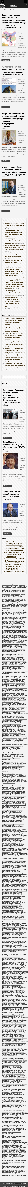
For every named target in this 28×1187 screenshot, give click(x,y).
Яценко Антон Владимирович (10, 1174)
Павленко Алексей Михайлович (14, 955)
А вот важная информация (10, 585)
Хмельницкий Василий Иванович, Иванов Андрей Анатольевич (14, 1112)
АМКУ (7, 541)
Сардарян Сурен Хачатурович (19, 1017)
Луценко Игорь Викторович (10, 883)
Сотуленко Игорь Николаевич (11, 1043)
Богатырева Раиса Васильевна (11, 635)
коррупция (12, 568)
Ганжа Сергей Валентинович (13, 682)
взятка (15, 564)
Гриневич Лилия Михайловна (18, 707)
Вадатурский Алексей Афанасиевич (12, 657)
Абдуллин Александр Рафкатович (13, 585)
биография (9, 564)
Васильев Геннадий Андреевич (12, 659)
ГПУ (19, 547)
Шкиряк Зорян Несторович (10, 1149)
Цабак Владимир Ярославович (11, 1121)
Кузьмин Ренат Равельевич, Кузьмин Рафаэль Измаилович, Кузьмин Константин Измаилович (13, 846)
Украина (19, 560)
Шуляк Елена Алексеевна (15, 1156)
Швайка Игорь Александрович (11, 1138)
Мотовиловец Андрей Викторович (13, 917)
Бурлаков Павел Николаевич (16, 649)
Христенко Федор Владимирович (12, 1118)
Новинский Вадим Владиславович (14, 936)
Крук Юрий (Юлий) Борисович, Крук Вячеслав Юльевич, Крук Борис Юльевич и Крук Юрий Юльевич (14, 838)
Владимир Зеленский (10, 546)
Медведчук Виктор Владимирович (11, 901)
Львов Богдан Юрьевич (9, 885)
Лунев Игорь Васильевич (19, 880)
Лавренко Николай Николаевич (13, 859)
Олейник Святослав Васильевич (11, 941)
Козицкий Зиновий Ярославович (11, 812)
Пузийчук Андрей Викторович (11, 994)
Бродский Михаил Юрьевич (10, 646)
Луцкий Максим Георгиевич (18, 884)
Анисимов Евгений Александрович (12, 598)
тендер (21, 571)
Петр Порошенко (13, 555)
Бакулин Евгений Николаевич (11, 613)
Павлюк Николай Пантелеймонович (11, 957)
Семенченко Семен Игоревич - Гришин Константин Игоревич (14, 1026)
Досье (17, 549)
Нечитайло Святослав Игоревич (14, 931)
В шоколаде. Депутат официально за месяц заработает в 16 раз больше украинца (15, 329)
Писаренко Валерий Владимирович (14, 975)
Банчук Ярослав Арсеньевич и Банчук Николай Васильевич (14, 616)
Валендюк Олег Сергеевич (9, 658)
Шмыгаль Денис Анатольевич (17, 1151)
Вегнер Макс (14, 661)
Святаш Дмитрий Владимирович (11, 1023)
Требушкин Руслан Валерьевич (17, 1075)
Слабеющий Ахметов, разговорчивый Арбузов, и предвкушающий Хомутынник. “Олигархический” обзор (13, 397)
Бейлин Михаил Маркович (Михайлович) (12, 624)
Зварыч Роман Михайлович (13, 762)
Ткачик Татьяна (14, 1069)
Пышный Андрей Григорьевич (18, 996)
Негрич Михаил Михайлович (11, 927)
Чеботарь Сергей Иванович (10, 1125)
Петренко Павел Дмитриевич (18, 969)
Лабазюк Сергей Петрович (9, 858)
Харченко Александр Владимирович (13, 1110)
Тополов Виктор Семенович (17, 1072)
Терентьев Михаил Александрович (13, 1063)
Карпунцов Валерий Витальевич (11, 789)
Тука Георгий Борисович (17, 1083)
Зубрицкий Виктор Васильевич (12, 770)
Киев (21, 550)
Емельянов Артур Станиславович (12, 744)
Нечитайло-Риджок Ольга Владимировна (14, 932)
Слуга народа (11, 561)
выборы (20, 564)
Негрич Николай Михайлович (13, 927)
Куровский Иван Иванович (10, 854)
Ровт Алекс (5, 1005)
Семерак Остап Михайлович (16, 1029)
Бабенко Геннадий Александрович (12, 611)
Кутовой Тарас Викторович (17, 856)
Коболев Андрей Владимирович (10, 806)
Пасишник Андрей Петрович (10, 964)
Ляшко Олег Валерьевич (17, 886)
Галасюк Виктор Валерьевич (15, 680)
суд (14, 571)
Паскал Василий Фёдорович (13, 965)
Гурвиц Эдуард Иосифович (20, 713)
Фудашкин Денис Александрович (12, 1105)
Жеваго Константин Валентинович (11, 756)
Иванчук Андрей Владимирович (12, 774)
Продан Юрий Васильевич (17, 991)
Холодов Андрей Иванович (16, 1114)
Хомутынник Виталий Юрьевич (12, 1116)
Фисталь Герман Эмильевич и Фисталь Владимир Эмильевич (14, 1103)
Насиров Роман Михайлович (18, 925)
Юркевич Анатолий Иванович (11, 1160)
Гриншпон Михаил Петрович (11, 708)
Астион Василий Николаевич (10, 605)
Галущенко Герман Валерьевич (11, 681)
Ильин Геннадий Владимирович (17, 780)
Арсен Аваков (13, 541)
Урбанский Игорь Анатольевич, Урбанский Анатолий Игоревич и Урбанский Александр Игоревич (12, 1092)
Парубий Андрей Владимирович (14, 961)
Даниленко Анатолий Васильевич (12, 716)
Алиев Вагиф (23, 591)
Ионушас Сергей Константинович (12, 781)
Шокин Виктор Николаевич (10, 1152)
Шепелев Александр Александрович (12, 1144)
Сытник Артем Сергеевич (9, 1055)
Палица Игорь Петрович (19, 959)
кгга (20, 566)
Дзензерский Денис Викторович (13, 729)
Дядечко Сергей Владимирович (18, 742)
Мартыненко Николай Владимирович (13, 896)
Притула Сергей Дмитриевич (10, 989)
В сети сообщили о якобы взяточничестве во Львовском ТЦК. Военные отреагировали (13, 254)
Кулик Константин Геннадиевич (12, 849)
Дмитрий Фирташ (9, 548)
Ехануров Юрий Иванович (17, 750)
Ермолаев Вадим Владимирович (10, 748)
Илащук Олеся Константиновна (11, 778)
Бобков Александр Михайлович (11, 634)
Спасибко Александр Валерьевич (14, 1043)
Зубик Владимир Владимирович (11, 769)
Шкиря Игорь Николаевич (18, 1147)
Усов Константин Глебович (16, 1094)
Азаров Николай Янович (19, 590)
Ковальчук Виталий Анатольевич (12, 810)
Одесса (14, 554)
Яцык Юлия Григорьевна (19, 1175)
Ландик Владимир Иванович (10, 865)
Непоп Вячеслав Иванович (19, 929)
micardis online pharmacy (12, 341)
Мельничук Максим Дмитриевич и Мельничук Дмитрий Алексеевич (13, 909)
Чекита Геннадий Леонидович (12, 1126)
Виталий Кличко (17, 545)
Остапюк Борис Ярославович (10, 949)
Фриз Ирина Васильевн (16, 1104)
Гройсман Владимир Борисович (12, 710)
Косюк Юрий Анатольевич (17, 829)
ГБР (16, 546)
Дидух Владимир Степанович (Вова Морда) (13, 731)
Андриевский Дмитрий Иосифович (12, 596)
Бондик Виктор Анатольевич (10, 644)
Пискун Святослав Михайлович (12, 976)
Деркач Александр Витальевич (14, 726)
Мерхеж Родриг (14, 910)
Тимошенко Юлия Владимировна (11, 1065)
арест (20, 562)
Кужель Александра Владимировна (12, 843)
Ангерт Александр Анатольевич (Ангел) (13, 594)
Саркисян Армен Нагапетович (11, 1019)
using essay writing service (12, 363)
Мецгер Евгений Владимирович (12, 910)
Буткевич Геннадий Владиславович (14, 651)
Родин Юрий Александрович (17, 1005)
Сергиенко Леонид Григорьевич (13, 1032)
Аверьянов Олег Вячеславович (11, 589)
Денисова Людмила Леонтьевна (11, 724)
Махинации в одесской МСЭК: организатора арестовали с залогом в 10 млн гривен (13, 299)
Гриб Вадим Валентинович (10, 704)
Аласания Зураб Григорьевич (10, 591)
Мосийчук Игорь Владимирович (11, 915)
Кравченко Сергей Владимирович (12, 831)
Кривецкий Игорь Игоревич (19, 835)
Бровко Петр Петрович (20, 645)
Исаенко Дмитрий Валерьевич (14, 782)
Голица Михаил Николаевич (10, 697)
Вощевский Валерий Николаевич (14, 673)
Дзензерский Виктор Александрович (13, 728)
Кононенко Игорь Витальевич (18, 817)
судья (17, 571)
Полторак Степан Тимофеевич (11, 981)
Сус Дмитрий (23, 1054)
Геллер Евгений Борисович (10, 685)
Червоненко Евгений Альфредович (12, 1127)
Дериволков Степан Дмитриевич (12, 725)
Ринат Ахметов (18, 558)
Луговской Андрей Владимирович (11, 879)
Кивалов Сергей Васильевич (18, 794)
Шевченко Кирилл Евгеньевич (19, 1142)
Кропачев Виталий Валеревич (10, 836)
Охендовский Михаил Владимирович (13, 951)
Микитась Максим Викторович (12, 912)
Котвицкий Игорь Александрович (12, 830)
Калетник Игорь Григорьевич (11, 785)
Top (24, 1183)
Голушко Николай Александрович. (13, 697)
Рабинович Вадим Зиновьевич (11, 999)
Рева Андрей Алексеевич (13, 1002)
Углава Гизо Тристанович (10, 1089)
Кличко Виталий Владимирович (12, 803)
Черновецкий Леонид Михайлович (13, 1128)
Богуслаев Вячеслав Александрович (12, 639)
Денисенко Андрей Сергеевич (17, 723)
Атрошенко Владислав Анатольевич (14, 606)
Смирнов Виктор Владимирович (11, 1038)
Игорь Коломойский (14, 549)
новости (8, 571)
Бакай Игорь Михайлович (19, 612)
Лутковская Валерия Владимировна (13, 881)
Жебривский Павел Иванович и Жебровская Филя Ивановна (14, 754)
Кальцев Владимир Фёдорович (13, 786)
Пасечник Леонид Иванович (17, 963)
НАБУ (18, 552)
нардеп (20, 568)
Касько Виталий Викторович (14, 790)
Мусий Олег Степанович (19, 919)
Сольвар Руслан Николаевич (19, 1041)
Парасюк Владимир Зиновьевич (11, 961)
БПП (12, 543)
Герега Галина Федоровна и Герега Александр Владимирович (14, 688)
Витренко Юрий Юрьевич (9, 667)
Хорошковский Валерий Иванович (12, 1117)
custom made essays (10, 356)
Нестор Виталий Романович (10, 931)
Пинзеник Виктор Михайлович (17, 973)
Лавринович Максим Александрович (14, 862)
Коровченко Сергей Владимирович (11, 823)
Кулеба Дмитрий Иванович (18, 848)
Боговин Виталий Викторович (13, 635)
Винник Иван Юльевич (17, 666)
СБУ (6, 561)
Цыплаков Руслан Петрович (19, 1122)
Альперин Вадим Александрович (12, 592)
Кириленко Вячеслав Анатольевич (12, 796)
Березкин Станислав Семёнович (18, 632)
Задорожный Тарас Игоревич (10, 762)
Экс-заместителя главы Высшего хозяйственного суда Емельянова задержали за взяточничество (14, 225)
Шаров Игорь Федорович (9, 1136)
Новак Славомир (13, 936)
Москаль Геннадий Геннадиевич (14, 915)
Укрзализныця (10, 563)
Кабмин (17, 550)
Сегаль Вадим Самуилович (10, 1025)
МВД (14, 552)
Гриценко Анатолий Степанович (14, 709)
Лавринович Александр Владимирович (12, 860)
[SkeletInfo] (14, 5)
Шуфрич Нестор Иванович (10, 1158)
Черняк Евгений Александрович (11, 1131)
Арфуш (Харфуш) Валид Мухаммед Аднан (14, 604)
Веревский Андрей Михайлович (11, 662)
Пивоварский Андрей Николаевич (12, 971)
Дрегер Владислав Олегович (18, 736)
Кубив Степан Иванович (9, 843)
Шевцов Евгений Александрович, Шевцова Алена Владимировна (12, 1140)
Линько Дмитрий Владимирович (10, 870)
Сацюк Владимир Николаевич (13, 1019)
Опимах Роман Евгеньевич (17, 947)
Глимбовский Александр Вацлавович (12, 692)
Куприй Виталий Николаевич (18, 853)
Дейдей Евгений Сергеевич (10, 719)
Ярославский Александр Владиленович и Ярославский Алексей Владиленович (13, 1171)
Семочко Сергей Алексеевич (10, 1030)
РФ (11, 558)
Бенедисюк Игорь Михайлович (17, 628)
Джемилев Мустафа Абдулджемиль (12, 727)
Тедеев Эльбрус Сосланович (10, 1062)
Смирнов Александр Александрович (13, 1036)
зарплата (16, 566)
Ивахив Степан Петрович (18, 776)
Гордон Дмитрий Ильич (19, 703)
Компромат (8, 552)
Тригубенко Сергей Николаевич (11, 1076)
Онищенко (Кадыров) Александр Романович (12, 945)
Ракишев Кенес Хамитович (19, 1000)
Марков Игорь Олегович (20, 894)
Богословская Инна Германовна (18, 637)
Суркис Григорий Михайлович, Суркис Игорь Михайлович (14, 1053)
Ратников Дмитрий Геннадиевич (12, 1002)
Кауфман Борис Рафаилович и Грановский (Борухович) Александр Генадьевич (13, 792)
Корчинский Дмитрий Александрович (11, 826)
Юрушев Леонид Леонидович (14, 1161)
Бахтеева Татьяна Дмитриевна (11, 620)
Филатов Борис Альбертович (15, 1100)
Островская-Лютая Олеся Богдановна (14, 949)
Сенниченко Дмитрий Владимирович (14, 1031)
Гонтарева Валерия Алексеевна (13, 698)
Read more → (5, 60)
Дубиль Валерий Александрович (11, 738)
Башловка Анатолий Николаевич (14, 620)
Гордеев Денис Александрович (10, 702)
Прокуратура (7, 558)
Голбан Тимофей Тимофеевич (18, 695)
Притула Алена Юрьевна (19, 987)
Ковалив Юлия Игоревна (16, 808)
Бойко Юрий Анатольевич (16, 641)
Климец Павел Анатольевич (15, 802)
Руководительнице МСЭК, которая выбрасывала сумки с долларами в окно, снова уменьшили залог (15, 247)
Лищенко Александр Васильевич (12, 875)
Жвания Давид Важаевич (9, 752)
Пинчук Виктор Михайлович (11, 975)
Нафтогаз (9, 554)
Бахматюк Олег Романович (16, 618)
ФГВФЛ (17, 562)
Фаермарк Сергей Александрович (11, 1099)
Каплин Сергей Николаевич (17, 788)
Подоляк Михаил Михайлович (17, 980)
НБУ (22, 552)
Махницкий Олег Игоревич (10, 900)
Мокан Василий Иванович (19, 914)
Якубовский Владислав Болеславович (13, 1166)
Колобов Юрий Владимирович (13, 815)
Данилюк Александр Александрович (13, 717)
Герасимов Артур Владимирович (13, 686)
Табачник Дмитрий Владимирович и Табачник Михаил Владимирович (13, 1059)
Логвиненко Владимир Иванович (12, 876)
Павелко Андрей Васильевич (10, 954)
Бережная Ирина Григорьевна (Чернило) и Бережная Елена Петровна (14, 630)
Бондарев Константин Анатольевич (12, 642)
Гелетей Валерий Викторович (18, 684)
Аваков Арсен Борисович (19, 587)
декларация (10, 566)
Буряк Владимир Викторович (11, 650)
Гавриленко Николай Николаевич (12, 676)
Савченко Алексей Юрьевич (10, 1015)
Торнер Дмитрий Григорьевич (11, 1074)
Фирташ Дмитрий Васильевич (11, 1101)
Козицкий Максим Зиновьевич (11, 814)
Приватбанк (19, 556)
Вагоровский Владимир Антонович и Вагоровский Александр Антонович (13, 655)
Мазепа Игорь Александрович (11, 889)
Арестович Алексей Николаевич (14, 599)
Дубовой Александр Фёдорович (14, 738)
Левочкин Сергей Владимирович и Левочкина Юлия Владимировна (14, 866)
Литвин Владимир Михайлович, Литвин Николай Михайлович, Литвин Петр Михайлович (14, 873)
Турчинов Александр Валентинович (14, 1084)
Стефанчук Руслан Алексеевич (18, 1049)
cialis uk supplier (9, 333)
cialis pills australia (10, 318)
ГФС (22, 546)
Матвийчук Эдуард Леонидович (12, 898)
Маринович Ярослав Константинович (12, 894)
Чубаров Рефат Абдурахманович (11, 1132)
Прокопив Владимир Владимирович (13, 992)
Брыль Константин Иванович (12, 647)
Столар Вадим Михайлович (10, 1050)
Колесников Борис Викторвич (11, 815)
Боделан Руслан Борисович (10, 640)
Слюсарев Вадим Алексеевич (17, 1035)
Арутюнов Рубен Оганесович (19, 603)
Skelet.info (16, 1185)
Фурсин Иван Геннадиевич (18, 1108)
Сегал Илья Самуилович (19, 1024)
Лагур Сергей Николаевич (16, 864)
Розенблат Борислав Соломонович (12, 1007)
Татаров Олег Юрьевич (20, 1061)
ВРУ (15, 543)
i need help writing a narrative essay (14, 348)
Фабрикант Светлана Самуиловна (12, 1097)
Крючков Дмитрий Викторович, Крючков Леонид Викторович (14, 841)
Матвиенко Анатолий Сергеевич (11, 897)
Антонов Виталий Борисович (10, 599)
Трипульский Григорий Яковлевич (12, 1077)
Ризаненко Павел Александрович (17, 1004)
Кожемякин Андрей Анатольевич (12, 811)
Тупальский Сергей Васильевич (11, 1084)
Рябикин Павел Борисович (16, 1012)
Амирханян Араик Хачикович (11, 594)
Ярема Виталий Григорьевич (13, 1168)
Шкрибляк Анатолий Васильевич (13, 1149)
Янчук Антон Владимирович (10, 1167)
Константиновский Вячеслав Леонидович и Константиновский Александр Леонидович (14, 820)
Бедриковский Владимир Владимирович (13, 621)
